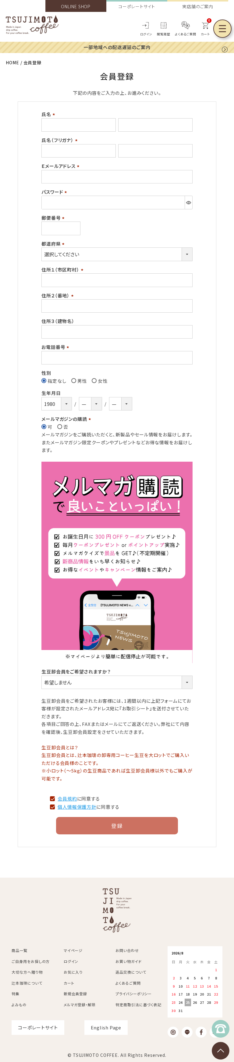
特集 (16, 993)
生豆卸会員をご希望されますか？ (76, 671)
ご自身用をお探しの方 (31, 961)
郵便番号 (54, 218)
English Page (106, 1027)
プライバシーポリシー (133, 993)
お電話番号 (56, 347)
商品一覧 (19, 950)
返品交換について (130, 972)
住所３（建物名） (58, 321)
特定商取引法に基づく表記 (138, 1004)
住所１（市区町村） (63, 269)
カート (69, 983)
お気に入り (73, 972)
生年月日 (51, 393)
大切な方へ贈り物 (27, 972)
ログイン (146, 34)
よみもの (19, 1004)
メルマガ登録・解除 (80, 1004)
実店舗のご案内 (197, 6)
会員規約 (67, 798)
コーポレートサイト (136, 6)
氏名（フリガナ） (60, 140)
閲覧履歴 (163, 34)
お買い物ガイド (128, 961)
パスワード (55, 192)
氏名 (49, 114)
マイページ (73, 950)
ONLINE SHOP (75, 6)
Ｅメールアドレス (61, 166)
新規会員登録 (75, 993)
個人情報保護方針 (77, 807)
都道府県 (54, 243)
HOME (12, 62)
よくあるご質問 (185, 34)
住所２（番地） (58, 295)
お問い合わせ (127, 950)
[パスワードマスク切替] (188, 202)
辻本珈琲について (27, 983)
